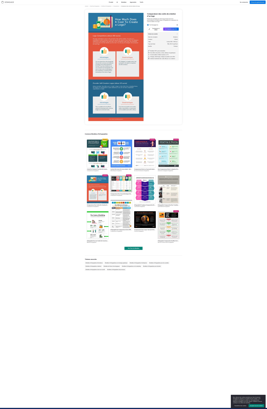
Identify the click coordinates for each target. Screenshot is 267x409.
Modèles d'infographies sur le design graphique (116, 262)
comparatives (116, 6)
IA (117, 2)
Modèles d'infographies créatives (93, 266)
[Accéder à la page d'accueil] (7, 2)
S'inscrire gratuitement (257, 2)
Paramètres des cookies (240, 405)
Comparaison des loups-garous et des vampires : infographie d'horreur (145, 229)
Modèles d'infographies (106, 6)
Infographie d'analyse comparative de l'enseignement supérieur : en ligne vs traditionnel (145, 205)
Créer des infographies (94, 6)
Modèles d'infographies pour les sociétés (159, 262)
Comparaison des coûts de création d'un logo (97, 205)
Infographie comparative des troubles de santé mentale (168, 205)
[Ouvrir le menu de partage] (177, 24)
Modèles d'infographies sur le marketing (131, 266)
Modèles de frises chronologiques (112, 266)
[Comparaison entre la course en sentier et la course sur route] (145, 153)
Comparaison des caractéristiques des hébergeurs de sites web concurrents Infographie (121, 193)
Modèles (123, 2)
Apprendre (133, 2)
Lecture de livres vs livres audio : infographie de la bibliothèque (121, 169)
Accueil (86, 6)
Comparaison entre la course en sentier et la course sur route (145, 169)
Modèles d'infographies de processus (116, 269)
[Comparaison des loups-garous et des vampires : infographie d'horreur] (145, 219)
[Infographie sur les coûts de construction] (97, 225)
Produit (111, 2)
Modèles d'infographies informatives (94, 262)
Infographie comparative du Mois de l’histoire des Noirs (168, 240)
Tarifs (141, 2)
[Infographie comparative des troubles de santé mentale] (168, 189)
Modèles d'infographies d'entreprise (138, 262)
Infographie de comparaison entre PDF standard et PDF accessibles (121, 229)
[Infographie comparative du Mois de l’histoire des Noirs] (168, 225)
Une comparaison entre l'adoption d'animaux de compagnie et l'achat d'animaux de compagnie (168, 169)
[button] (155, 29)
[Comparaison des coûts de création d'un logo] (97, 189)
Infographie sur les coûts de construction (97, 240)
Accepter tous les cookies (256, 405)
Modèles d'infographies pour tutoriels (152, 266)
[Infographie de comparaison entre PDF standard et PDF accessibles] (121, 214)
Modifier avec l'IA (172, 29)
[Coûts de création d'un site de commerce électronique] (97, 153)
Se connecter (244, 2)
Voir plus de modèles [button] (133, 248)
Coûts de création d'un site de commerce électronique (97, 169)
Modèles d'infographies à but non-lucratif (95, 269)
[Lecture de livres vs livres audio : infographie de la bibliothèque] (121, 153)
